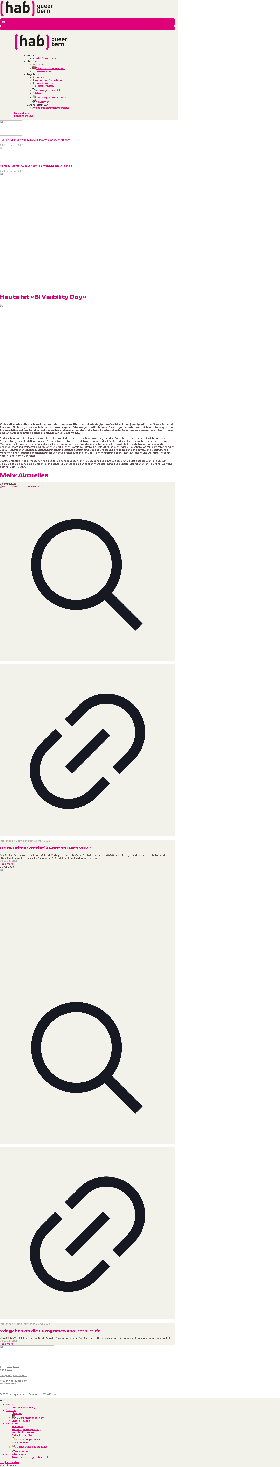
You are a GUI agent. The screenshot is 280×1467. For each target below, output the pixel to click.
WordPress (49, 1394)
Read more (6, 864)
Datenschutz (8, 1383)
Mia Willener (22, 841)
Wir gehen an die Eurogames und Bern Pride (50, 1331)
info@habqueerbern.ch (13, 1375)
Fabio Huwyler (23, 1323)
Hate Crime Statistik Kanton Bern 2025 (45, 848)
